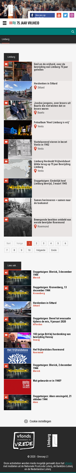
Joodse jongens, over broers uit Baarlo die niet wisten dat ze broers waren (52, 106)
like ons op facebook (40, 16)
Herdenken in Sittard (45, 83)
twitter (66, 15)
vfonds (68, 463)
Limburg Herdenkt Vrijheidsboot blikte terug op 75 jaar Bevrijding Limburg (52, 164)
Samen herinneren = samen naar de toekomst (52, 201)
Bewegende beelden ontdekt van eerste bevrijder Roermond (52, 221)
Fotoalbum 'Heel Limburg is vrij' (51, 122)
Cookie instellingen (40, 421)
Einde (53, 250)
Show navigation (4, 23)
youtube (59, 15)
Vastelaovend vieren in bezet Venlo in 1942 (50, 143)
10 (29, 250)
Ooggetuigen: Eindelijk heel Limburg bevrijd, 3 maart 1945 (50, 182)
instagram (72, 15)
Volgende (40, 250)
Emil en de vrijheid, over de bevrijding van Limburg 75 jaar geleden (51, 67)
